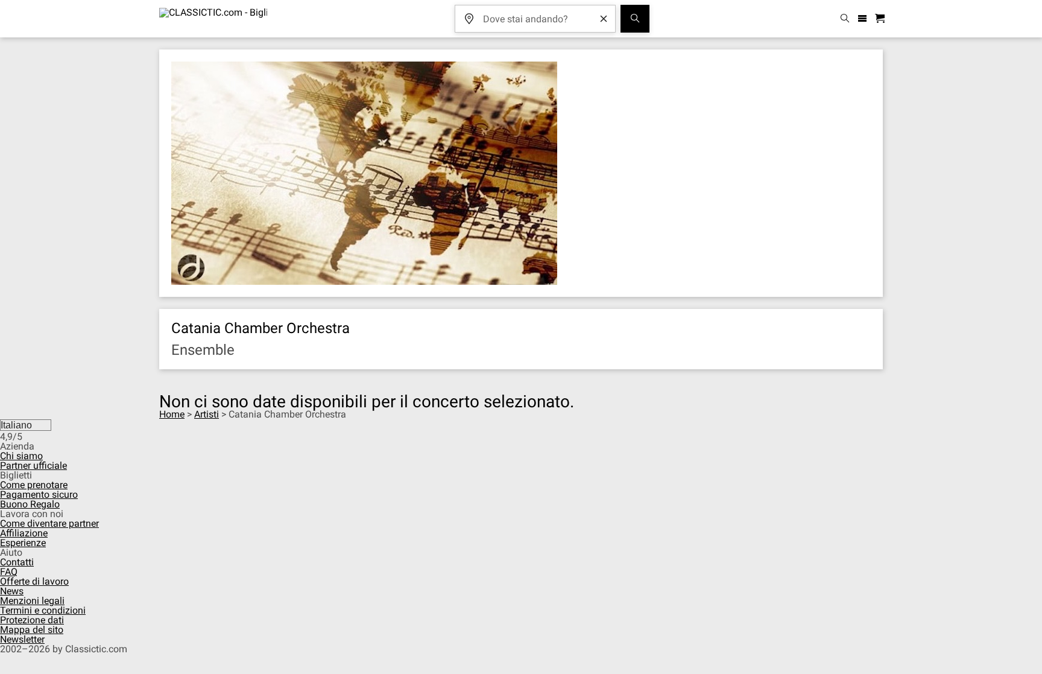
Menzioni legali (32, 600)
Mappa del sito (31, 629)
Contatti (17, 562)
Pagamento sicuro (39, 494)
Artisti (206, 414)
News (12, 591)
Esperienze (23, 542)
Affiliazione (24, 533)
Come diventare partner (49, 523)
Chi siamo (21, 456)
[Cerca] (634, 19)
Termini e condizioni (43, 610)
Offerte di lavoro (34, 581)
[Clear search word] (603, 19)
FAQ (8, 571)
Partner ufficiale (33, 465)
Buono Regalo (30, 504)
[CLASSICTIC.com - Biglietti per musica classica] (213, 18)
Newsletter (22, 639)
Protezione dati (32, 620)
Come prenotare (34, 485)
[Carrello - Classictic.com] (881, 19)
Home (172, 414)
